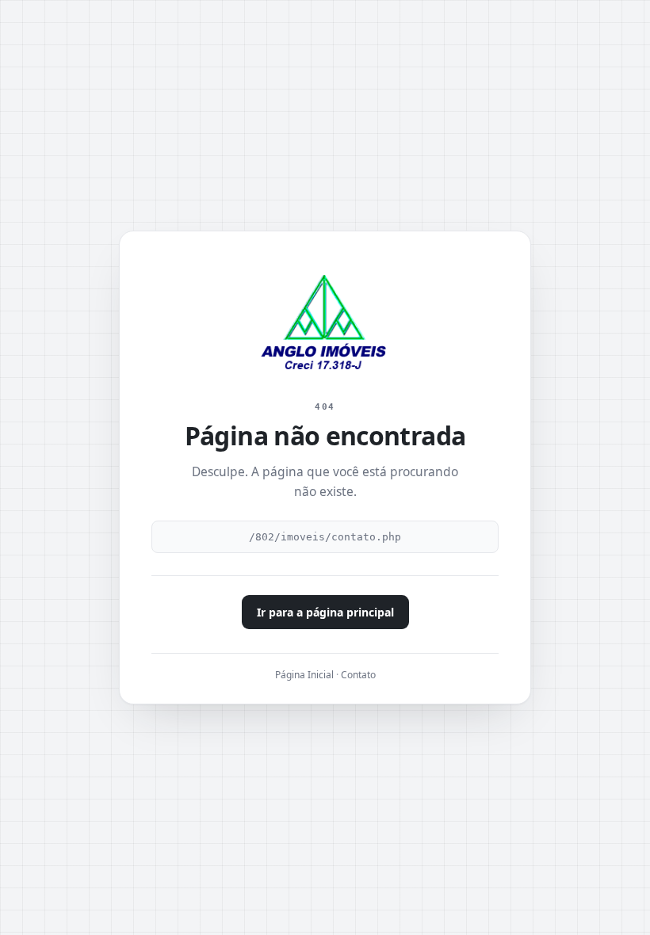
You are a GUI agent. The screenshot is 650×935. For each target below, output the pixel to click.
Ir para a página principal (325, 612)
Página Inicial (304, 674)
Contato (358, 674)
